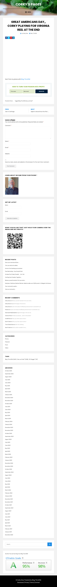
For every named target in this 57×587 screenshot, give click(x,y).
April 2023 (7, 451)
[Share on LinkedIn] (13, 38)
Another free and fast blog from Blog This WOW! (16, 553)
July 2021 (7, 514)
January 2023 (8, 460)
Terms (32, 582)
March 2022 (8, 490)
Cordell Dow (8, 318)
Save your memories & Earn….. (12, 262)
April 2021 (7, 523)
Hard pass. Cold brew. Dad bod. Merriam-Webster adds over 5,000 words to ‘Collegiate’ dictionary (28, 283)
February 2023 (8, 457)
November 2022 (9, 466)
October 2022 (8, 469)
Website (7, 153)
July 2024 (7, 406)
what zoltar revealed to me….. (20, 327)
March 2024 (8, 418)
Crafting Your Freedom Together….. (13, 277)
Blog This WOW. (36, 580)
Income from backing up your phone (13, 268)
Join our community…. (10, 289)
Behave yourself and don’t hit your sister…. (15, 280)
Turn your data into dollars (11, 265)
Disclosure (20, 582)
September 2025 (9, 373)
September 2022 (9, 472)
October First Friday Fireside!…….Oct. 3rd (14, 274)
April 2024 (7, 415)
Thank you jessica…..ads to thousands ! (22, 315)
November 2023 (9, 430)
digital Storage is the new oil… (19, 303)
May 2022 (7, 484)
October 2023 (8, 433)
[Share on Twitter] (8, 38)
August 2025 (8, 376)
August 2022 (8, 475)
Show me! (41, 91)
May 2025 (7, 385)
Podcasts (7, 342)
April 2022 (7, 487)
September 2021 (9, 508)
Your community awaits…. (11, 286)
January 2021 (8, 532)
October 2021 (8, 505)
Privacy (26, 582)
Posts (11, 101)
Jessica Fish (8, 315)
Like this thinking (20, 324)
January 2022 (8, 496)
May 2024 (7, 412)
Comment (8, 125)
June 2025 (7, 382)
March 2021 (8, 526)
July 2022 (7, 478)
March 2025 (8, 391)
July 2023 (7, 442)
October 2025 (8, 370)
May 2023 (7, 448)
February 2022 (8, 493)
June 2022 (7, 481)
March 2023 (8, 454)
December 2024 (9, 397)
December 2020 (9, 534)
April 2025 (7, 388)
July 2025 (7, 379)
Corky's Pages (28, 4)
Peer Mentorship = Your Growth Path (14, 271)
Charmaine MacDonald (10, 312)
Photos (7, 339)
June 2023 (7, 445)
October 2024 (8, 403)
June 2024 (7, 409)
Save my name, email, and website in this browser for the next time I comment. (27, 162)
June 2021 (7, 517)
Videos (6, 348)
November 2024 (9, 400)
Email (7, 147)
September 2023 (9, 436)
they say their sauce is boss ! (19, 318)
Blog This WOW (25, 79)
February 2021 (8, 529)
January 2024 (8, 424)
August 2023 (8, 439)
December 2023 (9, 427)
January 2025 (8, 394)
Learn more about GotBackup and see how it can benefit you (26, 306)
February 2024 (8, 421)
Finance (7, 309)
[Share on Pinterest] (11, 38)
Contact (37, 582)
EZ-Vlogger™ (33, 359)
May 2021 (7, 520)
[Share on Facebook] (6, 38)
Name (7, 141)
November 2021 (9, 502)
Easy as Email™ (29, 101)
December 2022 (9, 463)
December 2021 (9, 499)
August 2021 (8, 511)
